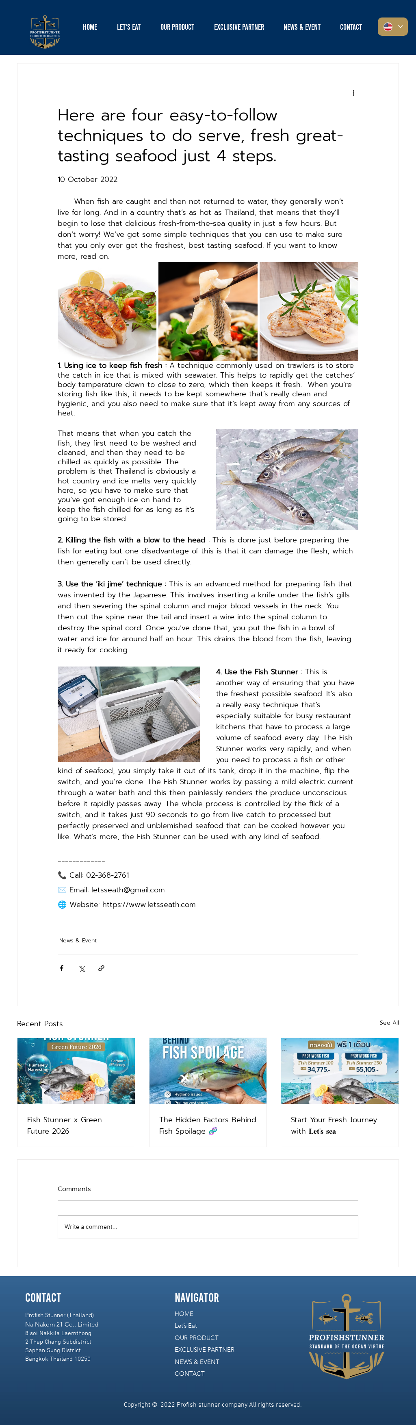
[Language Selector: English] (393, 26)
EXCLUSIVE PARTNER (204, 1349)
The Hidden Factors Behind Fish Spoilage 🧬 (207, 1125)
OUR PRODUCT (197, 1338)
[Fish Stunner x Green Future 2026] (76, 1071)
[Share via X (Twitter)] (81, 968)
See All (389, 1022)
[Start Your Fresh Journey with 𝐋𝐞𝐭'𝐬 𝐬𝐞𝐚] (340, 1071)
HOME (184, 1314)
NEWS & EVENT (197, 1362)
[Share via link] (101, 968)
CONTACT (190, 1373)
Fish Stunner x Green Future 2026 (64, 1125)
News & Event (78, 940)
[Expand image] (107, 311)
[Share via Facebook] (61, 968)
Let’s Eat (186, 1325)
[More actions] (353, 93)
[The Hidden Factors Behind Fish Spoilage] (208, 1071)
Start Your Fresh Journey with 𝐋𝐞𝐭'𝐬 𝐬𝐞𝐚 (334, 1125)
